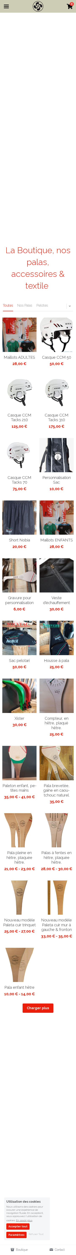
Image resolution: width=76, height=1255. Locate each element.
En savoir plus (24, 1220)
